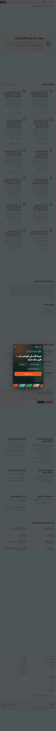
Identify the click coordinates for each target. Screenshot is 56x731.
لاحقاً (16, 381)
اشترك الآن (27, 374)
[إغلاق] (15, 346)
